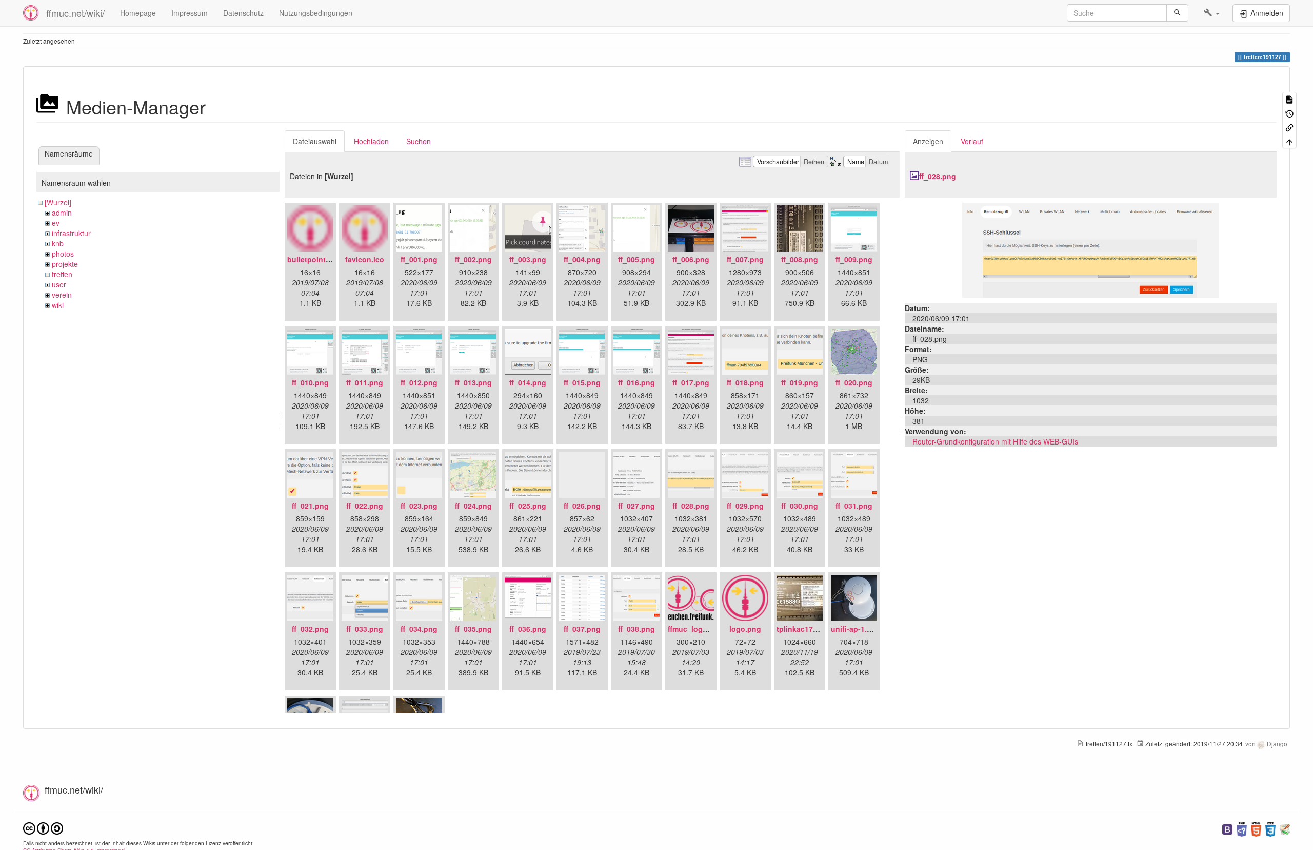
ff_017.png (690, 382)
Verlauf (972, 141)
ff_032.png (310, 629)
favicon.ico (364, 259)
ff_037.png (582, 629)
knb (58, 243)
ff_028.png (690, 505)
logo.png (745, 629)
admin (62, 212)
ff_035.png (473, 629)
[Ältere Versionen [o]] (1289, 112)
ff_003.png (527, 259)
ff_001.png (419, 259)
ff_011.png (364, 382)
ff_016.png (636, 382)
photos (63, 253)
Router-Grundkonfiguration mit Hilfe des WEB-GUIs (995, 441)
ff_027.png (636, 505)
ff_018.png (745, 382)
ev (55, 223)
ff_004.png (582, 259)
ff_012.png (419, 382)
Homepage (138, 13)
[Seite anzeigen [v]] (1289, 98)
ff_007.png (745, 259)
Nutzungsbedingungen (315, 13)
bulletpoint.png (314, 259)
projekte (65, 264)
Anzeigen (928, 141)
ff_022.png (364, 505)
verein (62, 294)
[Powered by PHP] (1242, 828)
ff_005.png (636, 259)
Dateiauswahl (314, 141)
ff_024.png (473, 505)
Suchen (418, 141)
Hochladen (371, 141)
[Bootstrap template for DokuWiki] (1227, 828)
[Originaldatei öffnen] (1090, 249)
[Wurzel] (58, 202)
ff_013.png (473, 382)
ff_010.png (310, 382)
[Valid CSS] (1270, 828)
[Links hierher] (1289, 127)
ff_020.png (853, 382)
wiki (58, 305)
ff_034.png (419, 629)
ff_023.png (419, 505)
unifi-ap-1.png (856, 629)
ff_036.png (527, 629)
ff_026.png (582, 505)
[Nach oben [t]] (1289, 140)
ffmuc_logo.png (695, 629)
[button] (1211, 13)
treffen (62, 274)
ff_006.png (690, 259)
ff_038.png (636, 629)
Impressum (189, 13)
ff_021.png (310, 505)
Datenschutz (243, 13)
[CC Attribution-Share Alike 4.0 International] (43, 827)
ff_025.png (527, 505)
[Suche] (1177, 13)
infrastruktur (71, 233)
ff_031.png (853, 505)
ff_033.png (364, 629)
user (59, 284)
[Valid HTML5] (1256, 828)
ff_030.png (799, 505)
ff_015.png (582, 382)
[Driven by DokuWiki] (1285, 828)
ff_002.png (473, 259)
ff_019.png (799, 382)
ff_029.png (745, 505)
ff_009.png (853, 259)
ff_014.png (527, 382)
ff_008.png (799, 259)
